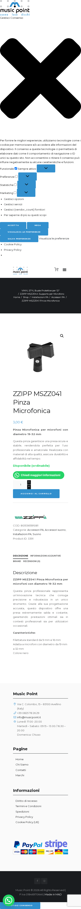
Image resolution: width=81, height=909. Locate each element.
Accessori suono (55, 529)
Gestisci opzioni (14, 199)
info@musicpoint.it (29, 717)
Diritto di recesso (26, 800)
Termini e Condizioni (28, 806)
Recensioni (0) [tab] (31, 561)
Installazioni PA (40, 297)
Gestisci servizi (13, 204)
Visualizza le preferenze (24, 232)
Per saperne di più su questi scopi (25, 215)
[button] (40, 79)
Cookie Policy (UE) (27, 822)
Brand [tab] (17, 561)
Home (16, 297)
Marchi (20, 775)
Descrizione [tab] (20, 556)
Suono (37, 534)
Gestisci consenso (20, 905)
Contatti (21, 770)
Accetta (13, 225)
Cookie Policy (13, 244)
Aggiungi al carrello (36, 493)
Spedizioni (22, 811)
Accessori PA (58, 297)
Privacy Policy (12, 249)
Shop (26, 297)
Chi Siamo (22, 764)
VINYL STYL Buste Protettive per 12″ (41, 290)
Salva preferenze (19, 239)
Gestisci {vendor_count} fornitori (24, 209)
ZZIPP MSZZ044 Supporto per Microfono (42, 294)
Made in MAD (53, 894)
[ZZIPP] (30, 516)
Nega (38, 225)
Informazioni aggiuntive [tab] (45, 556)
